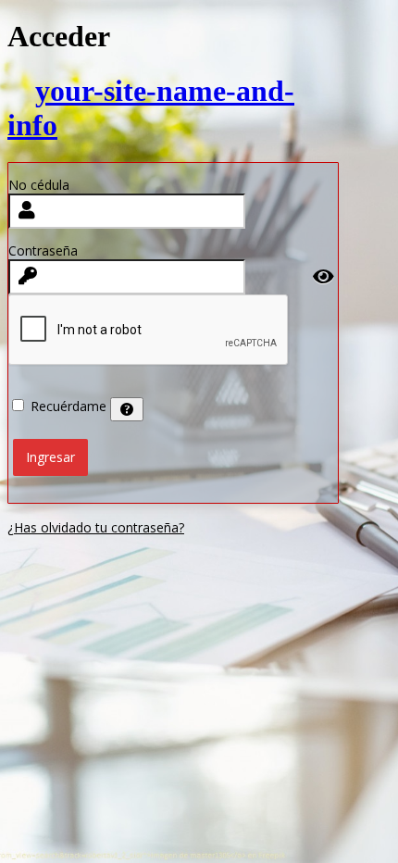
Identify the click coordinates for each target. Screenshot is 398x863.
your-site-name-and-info (150, 108)
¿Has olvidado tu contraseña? (95, 527)
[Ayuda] (126, 409)
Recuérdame (68, 406)
